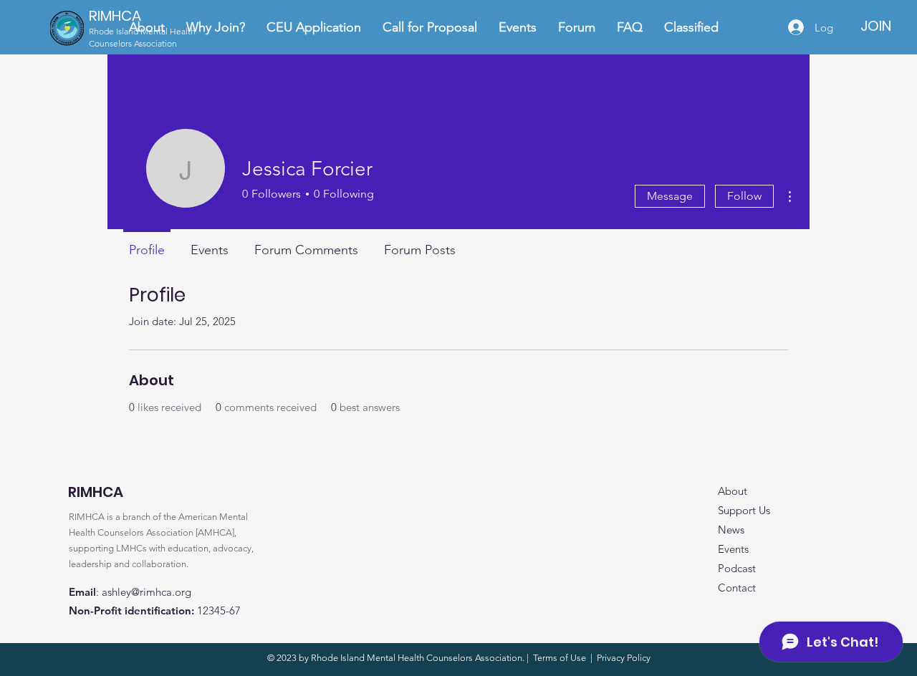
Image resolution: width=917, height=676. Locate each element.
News (731, 529)
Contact (737, 587)
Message (670, 196)
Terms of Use (559, 657)
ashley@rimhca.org (146, 592)
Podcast (737, 568)
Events (733, 549)
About (732, 491)
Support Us (744, 510)
